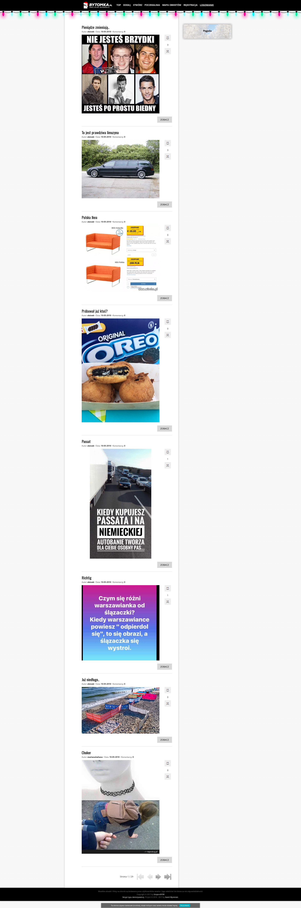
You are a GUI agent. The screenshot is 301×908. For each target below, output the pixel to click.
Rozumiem (184, 905)
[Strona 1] (140, 877)
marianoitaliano (95, 757)
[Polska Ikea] (120, 258)
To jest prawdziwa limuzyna (100, 132)
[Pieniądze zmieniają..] (120, 74)
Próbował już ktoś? (95, 311)
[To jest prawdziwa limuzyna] (120, 169)
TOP (118, 4)
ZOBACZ (164, 119)
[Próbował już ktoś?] (120, 370)
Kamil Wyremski (171, 897)
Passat (86, 441)
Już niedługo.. (90, 679)
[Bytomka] (97, 5)
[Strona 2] (158, 877)
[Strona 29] (167, 877)
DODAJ (127, 4)
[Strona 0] (149, 877)
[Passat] (120, 504)
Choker (86, 752)
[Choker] (120, 807)
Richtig (86, 577)
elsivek (90, 31)
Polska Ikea (89, 217)
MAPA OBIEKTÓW (171, 4)
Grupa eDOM (159, 894)
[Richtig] (120, 622)
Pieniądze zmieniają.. (95, 27)
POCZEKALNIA (152, 4)
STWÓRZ (137, 4)
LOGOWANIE (207, 4)
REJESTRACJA (191, 4)
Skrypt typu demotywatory (133, 897)
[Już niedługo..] (120, 710)
